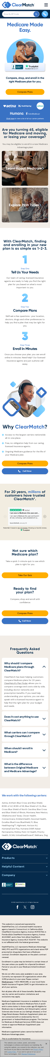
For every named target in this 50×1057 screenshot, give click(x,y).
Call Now (27, 471)
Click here (10, 119)
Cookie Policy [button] (11, 1052)
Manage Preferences (28, 1054)
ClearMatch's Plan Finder (16, 683)
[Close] (46, 1043)
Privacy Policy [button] (38, 1049)
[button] (25, 667)
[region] (25, 1048)
